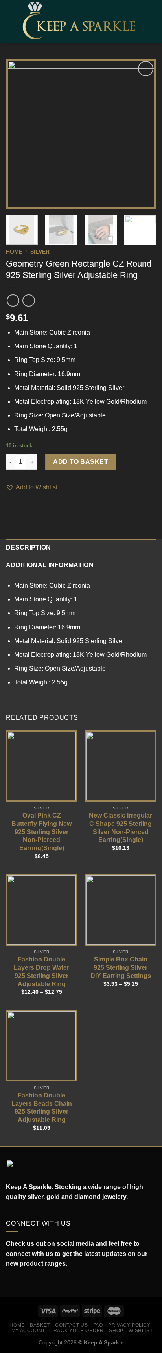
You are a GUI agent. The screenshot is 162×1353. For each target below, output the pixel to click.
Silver (40, 252)
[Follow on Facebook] (10, 1282)
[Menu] (10, 21)
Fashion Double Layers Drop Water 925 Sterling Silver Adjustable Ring (41, 971)
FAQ (98, 1325)
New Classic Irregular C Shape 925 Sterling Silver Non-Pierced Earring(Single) (120, 827)
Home (14, 252)
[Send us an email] (36, 1282)
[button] (31, 487)
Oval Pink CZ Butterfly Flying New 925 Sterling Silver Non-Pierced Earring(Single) (41, 831)
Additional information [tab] (50, 565)
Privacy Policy (129, 1325)
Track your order (77, 1330)
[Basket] (152, 21)
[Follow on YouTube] (45, 1282)
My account (28, 1330)
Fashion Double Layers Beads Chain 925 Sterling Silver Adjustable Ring (41, 1107)
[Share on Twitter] (20, 505)
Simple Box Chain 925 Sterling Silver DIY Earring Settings (120, 967)
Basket (40, 1325)
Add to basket (80, 461)
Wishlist (141, 1330)
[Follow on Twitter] (27, 1282)
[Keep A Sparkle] (81, 21)
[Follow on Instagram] (19, 1282)
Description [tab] (28, 547)
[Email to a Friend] (30, 505)
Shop (116, 1330)
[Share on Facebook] (10, 505)
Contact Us (71, 1325)
